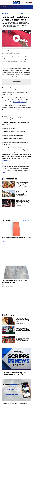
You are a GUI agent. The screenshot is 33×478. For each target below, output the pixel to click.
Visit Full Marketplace (26, 220)
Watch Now (28, 2)
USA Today (12, 77)
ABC (17, 77)
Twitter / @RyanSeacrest (19, 102)
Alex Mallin (6, 50)
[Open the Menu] (2, 2)
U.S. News (5, 13)
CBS (10, 94)
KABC (4, 172)
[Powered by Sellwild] (29, 310)
